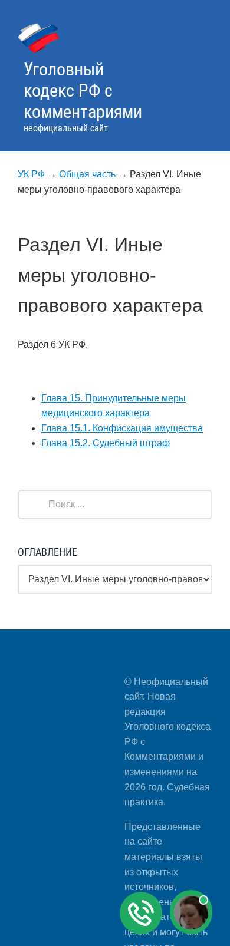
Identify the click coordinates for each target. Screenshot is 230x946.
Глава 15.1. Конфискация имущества (122, 428)
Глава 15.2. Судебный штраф (105, 443)
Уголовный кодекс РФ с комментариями (83, 90)
